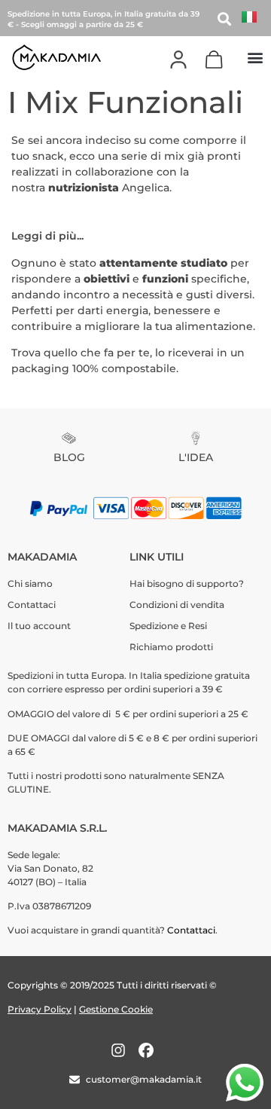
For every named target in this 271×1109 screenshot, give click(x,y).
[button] (254, 56)
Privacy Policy (40, 1009)
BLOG (69, 457)
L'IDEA (195, 457)
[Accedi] (178, 59)
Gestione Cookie (116, 1009)
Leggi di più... (47, 236)
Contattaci (191, 930)
